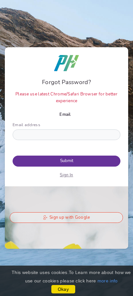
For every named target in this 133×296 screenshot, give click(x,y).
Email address (26, 124)
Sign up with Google (69, 217)
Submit (66, 161)
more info (107, 280)
